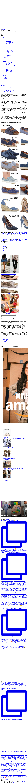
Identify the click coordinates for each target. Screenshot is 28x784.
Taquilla (18, 233)
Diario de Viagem (9, 49)
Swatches (8, 43)
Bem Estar (8, 46)
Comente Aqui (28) (4, 253)
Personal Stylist (9, 71)
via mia (19, 240)
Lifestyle (5, 45)
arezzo (9, 239)
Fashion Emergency (10, 66)
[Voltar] (2, 509)
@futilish (8, 499)
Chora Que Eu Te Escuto (11, 59)
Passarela (10, 233)
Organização (8, 55)
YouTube (5, 79)
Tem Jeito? (8, 72)
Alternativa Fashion (10, 62)
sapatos (4, 240)
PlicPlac (14, 782)
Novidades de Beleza (10, 42)
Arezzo (25, 232)
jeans (19, 239)
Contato (4, 341)
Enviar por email (6, 248)
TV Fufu (7, 56)
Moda (4, 61)
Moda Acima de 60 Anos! (8, 448)
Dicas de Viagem (9, 51)
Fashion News (9, 68)
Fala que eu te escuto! (10, 65)
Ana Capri (5, 239)
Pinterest (5, 80)
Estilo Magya (8, 64)
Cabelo (7, 38)
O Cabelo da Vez (6, 480)
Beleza (4, 37)
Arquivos (5, 340)
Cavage (5, 233)
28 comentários (9, 87)
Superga (23, 233)
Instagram (5, 78)
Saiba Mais (5, 339)
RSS (4, 82)
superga (11, 240)
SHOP (4, 75)
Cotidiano (8, 58)
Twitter (4, 246)
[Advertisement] (14, 15)
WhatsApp (5, 249)
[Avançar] (26, 509)
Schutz (2, 233)
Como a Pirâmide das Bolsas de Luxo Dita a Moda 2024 (14, 438)
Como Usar (8, 63)
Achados (5, 74)
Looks (7, 69)
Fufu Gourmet (9, 52)
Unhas (7, 44)
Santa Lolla (20, 232)
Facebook (5, 77)
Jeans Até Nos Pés (8, 91)
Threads (4, 250)
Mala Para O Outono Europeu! (9, 469)
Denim (16, 239)
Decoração (8, 48)
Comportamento (6, 57)
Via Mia (14, 233)
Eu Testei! (8, 39)
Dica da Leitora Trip (10, 50)
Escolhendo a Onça (7, 459)
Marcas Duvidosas (9, 70)
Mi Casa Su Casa (9, 54)
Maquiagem (8, 41)
